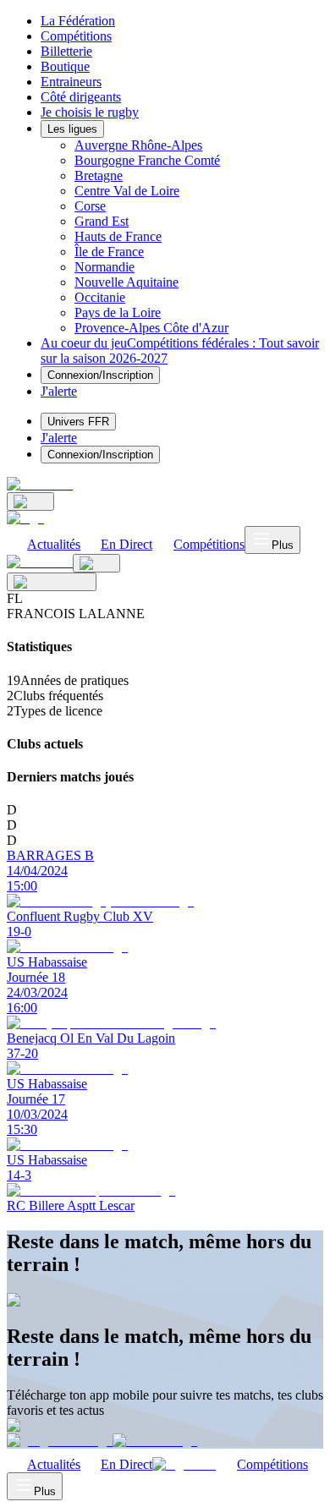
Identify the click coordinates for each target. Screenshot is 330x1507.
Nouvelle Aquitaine (126, 282)
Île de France (109, 251)
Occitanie (99, 297)
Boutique (65, 66)
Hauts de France (118, 236)
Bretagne (98, 175)
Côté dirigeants (81, 97)
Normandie (104, 267)
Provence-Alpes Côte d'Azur (151, 328)
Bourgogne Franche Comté (147, 160)
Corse (90, 206)
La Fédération (78, 21)
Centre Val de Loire (126, 191)
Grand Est (101, 221)
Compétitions (76, 36)
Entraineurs (71, 81)
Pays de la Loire (117, 312)
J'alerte (59, 437)
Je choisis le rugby (90, 112)
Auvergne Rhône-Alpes (138, 145)
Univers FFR (78, 421)
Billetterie (66, 51)
